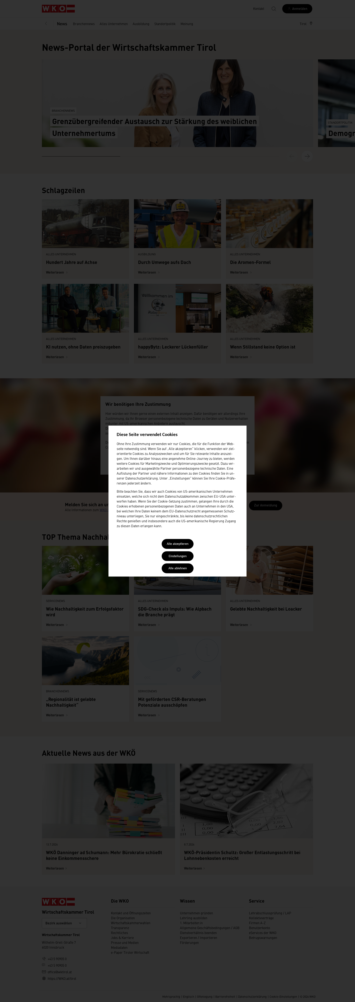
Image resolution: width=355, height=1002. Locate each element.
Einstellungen (178, 556)
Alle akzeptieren (177, 544)
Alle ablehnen (177, 568)
